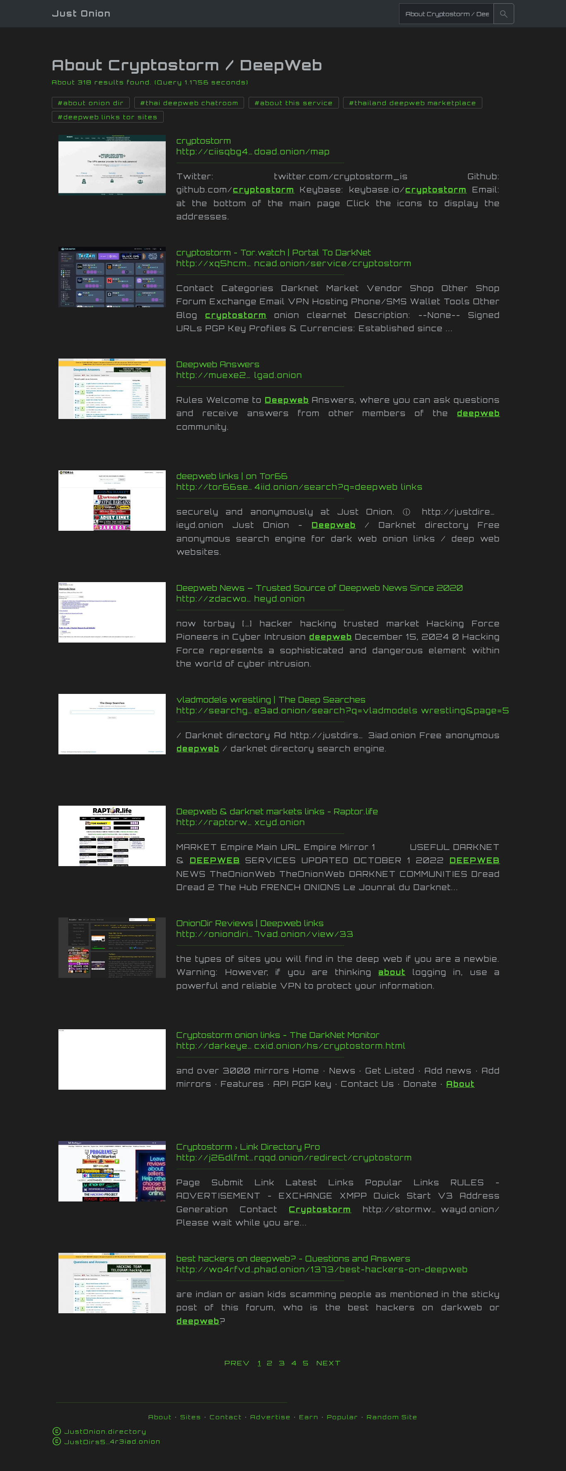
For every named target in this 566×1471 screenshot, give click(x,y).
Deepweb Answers (218, 364)
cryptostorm (204, 140)
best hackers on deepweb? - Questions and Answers (294, 1258)
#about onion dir (91, 103)
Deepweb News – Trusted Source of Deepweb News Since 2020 (320, 587)
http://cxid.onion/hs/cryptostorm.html (332, 1045)
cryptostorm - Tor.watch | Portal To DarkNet (274, 252)
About (160, 1416)
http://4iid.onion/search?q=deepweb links (342, 486)
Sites (190, 1416)
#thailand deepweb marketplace (413, 103)
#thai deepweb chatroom (189, 103)
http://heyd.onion (344, 598)
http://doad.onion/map (339, 151)
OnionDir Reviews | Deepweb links (250, 923)
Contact (226, 1416)
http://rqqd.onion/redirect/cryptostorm (336, 1157)
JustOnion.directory (105, 1431)
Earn (309, 1416)
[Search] (503, 13)
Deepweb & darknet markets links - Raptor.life (277, 811)
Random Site (392, 1416)
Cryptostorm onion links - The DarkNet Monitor (278, 1035)
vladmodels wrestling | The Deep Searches (271, 699)
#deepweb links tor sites (108, 117)
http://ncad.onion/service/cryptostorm (338, 263)
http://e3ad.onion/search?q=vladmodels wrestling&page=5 (343, 710)
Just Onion (81, 13)
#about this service (293, 103)
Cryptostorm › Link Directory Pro (248, 1146)
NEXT (329, 1363)
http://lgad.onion (339, 375)
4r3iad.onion (112, 1441)
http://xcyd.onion (343, 822)
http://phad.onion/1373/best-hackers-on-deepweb (342, 1269)
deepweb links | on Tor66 (232, 476)
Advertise (270, 1416)
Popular (342, 1416)
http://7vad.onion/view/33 (333, 934)
